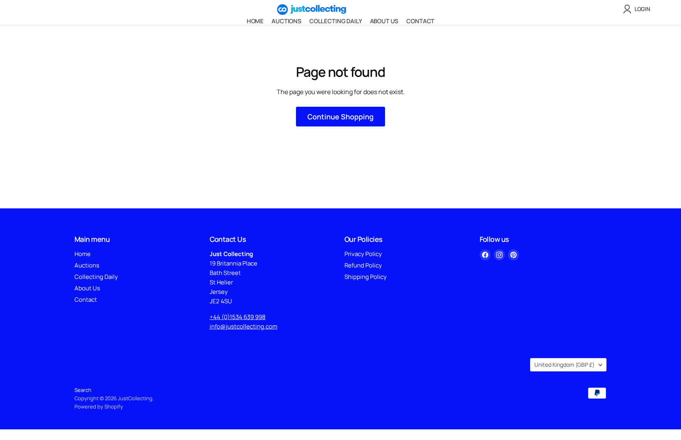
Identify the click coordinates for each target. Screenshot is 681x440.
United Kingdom (564, 364)
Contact (420, 21)
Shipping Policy (365, 277)
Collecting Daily (335, 21)
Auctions (286, 21)
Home (255, 21)
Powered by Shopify (98, 406)
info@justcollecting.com (243, 326)
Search (82, 390)
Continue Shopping (340, 116)
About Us (384, 21)
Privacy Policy (363, 254)
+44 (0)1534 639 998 (238, 317)
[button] (638, 9)
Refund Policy (363, 265)
